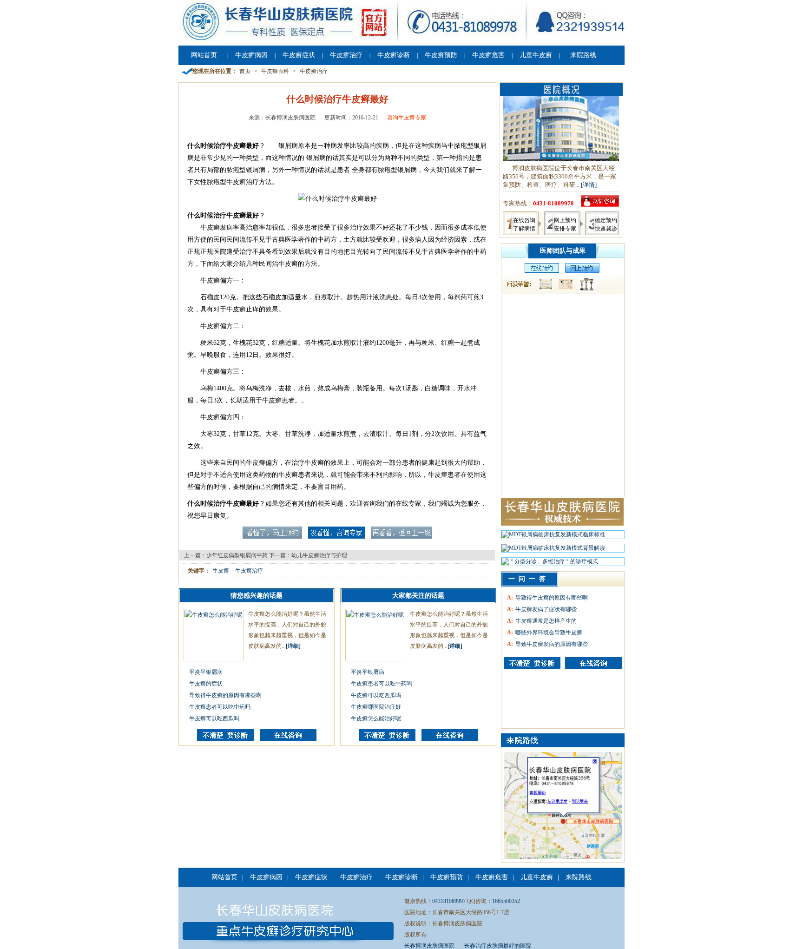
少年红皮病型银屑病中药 (237, 555)
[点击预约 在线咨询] (272, 537)
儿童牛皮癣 (536, 55)
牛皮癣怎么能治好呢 (376, 718)
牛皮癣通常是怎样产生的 (546, 621)
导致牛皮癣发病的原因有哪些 (551, 644)
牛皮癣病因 (251, 55)
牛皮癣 (220, 570)
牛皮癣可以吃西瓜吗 (214, 718)
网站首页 (204, 55)
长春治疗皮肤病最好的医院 (497, 945)
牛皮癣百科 (275, 71)
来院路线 (583, 55)
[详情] (589, 184)
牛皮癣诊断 (393, 55)
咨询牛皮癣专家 (406, 117)
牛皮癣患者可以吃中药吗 (219, 707)
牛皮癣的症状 (206, 683)
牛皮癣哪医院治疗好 (376, 707)
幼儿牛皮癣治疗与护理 (319, 555)
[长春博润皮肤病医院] (401, 41)
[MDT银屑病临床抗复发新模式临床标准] (553, 537)
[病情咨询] (600, 204)
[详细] (293, 646)
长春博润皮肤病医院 (429, 945)
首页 (244, 71)
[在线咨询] (288, 739)
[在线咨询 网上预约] (539, 271)
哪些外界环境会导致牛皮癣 (548, 632)
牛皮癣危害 (488, 55)
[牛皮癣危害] (593, 663)
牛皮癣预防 (441, 55)
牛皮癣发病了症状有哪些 (546, 609)
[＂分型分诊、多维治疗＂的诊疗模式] (549, 563)
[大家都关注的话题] (225, 739)
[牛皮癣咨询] (532, 663)
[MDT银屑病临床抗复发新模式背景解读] (553, 550)
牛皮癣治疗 (346, 55)
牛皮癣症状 (299, 55)
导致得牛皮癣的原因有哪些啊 (225, 695)
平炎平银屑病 (206, 672)
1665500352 (506, 901)
